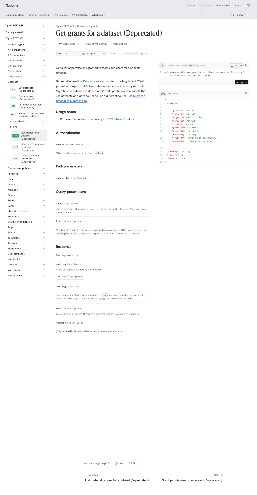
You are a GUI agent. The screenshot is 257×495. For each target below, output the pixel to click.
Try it (243, 82)
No (134, 463)
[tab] (14, 15)
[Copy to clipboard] (246, 65)
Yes (121, 463)
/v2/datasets (116, 119)
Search (243, 14)
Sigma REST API (65, 26)
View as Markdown (96, 43)
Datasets (82, 26)
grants (94, 26)
